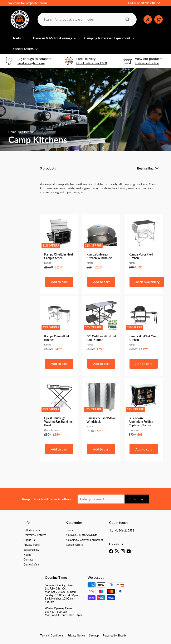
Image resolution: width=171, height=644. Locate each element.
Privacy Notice (76, 635)
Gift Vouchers (32, 530)
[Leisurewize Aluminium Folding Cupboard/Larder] (143, 409)
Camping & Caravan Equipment (107, 38)
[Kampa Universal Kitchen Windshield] (101, 243)
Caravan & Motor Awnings (53, 38)
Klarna (27, 554)
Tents (17, 38)
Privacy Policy (32, 544)
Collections (27, 132)
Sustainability (31, 549)
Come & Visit (31, 564)
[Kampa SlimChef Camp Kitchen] (143, 325)
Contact (28, 559)
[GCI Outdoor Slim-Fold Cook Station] (101, 325)
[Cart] (158, 19)
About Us (29, 540)
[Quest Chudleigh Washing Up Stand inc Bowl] (59, 409)
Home (12, 132)
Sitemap (94, 635)
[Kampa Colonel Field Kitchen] (59, 325)
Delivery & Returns (35, 534)
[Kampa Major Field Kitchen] (143, 243)
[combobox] (86, 19)
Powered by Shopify (115, 635)
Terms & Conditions (51, 635)
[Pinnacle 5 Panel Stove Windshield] (101, 407)
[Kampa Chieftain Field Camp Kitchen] (59, 243)
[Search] (127, 19)
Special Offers (23, 49)
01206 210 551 (151, 3)
